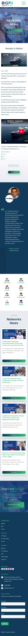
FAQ (2, 526)
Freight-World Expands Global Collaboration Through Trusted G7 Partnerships (12, 380)
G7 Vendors (3, 536)
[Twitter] (6, 569)
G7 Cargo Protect (5, 538)
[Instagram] (13, 569)
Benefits (3, 523)
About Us (3, 548)
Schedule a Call (14, 504)
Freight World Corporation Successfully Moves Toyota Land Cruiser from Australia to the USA (12, 343)
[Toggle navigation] (24, 3)
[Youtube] (9, 569)
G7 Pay (3, 541)
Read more (14, 360)
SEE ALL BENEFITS (14, 33)
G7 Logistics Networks (10, 632)
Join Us (3, 529)
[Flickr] (11, 569)
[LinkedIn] (4, 569)
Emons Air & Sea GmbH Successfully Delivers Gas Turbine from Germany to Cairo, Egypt (13, 454)
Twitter (3, 156)
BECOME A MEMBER (14, 30)
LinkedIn (3, 158)
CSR (2, 554)
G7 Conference (4, 551)
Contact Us (3, 559)
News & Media (4, 556)
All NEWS (14, 172)
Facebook (4, 154)
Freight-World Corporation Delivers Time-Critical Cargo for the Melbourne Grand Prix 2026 (13, 417)
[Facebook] (2, 569)
